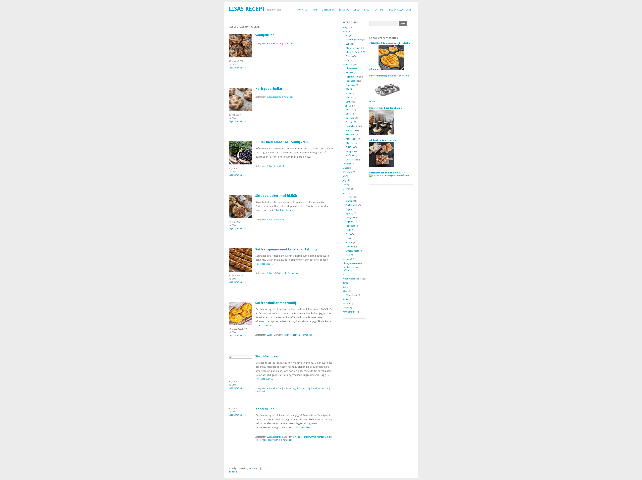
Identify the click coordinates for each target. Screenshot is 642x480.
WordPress (254, 468)
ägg (294, 388)
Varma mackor (349, 312)
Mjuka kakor (351, 139)
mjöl (309, 388)
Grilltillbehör (352, 205)
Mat (315, 10)
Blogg (345, 27)
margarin (321, 437)
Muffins (349, 143)
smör (257, 440)
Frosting (350, 122)
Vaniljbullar (264, 35)
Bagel (348, 35)
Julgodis (346, 180)
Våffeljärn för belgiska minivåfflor (388, 172)
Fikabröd (344, 10)
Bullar (269, 43)
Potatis (349, 238)
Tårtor (349, 97)
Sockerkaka (351, 159)
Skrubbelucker (267, 356)
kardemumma (309, 437)
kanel (299, 437)
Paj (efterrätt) (352, 76)
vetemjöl (276, 440)
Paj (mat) (350, 221)
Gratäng (350, 201)
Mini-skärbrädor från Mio (382, 140)
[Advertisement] (391, 250)
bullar (286, 335)
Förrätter (302, 10)
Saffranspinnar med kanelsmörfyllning (286, 249)
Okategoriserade (351, 263)
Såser (367, 10)
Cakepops (351, 118)
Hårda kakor (352, 126)
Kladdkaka (351, 130)
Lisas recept (247, 9)
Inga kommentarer (237, 68)
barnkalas (301, 388)
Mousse (349, 72)
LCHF (348, 44)
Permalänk (288, 43)
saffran (296, 335)
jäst (294, 437)
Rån (347, 89)
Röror (345, 283)
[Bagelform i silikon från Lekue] (381, 134)
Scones (349, 56)
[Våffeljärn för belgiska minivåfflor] (389, 175)
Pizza (348, 234)
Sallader (350, 246)
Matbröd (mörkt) (354, 52)
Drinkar (346, 60)
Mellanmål (347, 259)
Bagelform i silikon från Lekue (385, 108)
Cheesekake (351, 68)
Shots (345, 299)
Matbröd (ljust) (353, 48)
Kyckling (349, 213)
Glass (345, 168)
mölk (315, 388)
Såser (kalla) (351, 295)
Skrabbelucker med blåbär (276, 196)
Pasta (348, 230)
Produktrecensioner (399, 10)
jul (285, 273)
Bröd (357, 10)
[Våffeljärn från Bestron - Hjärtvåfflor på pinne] (391, 69)
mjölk (329, 437)
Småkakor (350, 155)
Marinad (347, 188)
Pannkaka (350, 85)
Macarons (350, 134)
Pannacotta (351, 81)
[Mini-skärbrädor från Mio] (381, 166)
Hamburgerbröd (354, 39)
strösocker (323, 388)
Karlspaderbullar (269, 89)
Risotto (349, 242)
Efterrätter (328, 10)
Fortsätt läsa (285, 210)
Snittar (379, 10)
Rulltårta (350, 147)
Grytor (349, 209)
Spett (348, 93)
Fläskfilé (350, 197)
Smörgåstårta (352, 251)
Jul (344, 176)
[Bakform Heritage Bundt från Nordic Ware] (387, 101)
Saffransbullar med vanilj (275, 303)
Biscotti (349, 109)
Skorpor (350, 151)
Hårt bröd (347, 172)
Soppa (346, 307)
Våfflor (349, 102)
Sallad (345, 287)
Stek (348, 255)
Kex (344, 184)
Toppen (233, 471)
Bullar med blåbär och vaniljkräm (282, 142)
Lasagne (350, 217)
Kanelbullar (264, 409)
